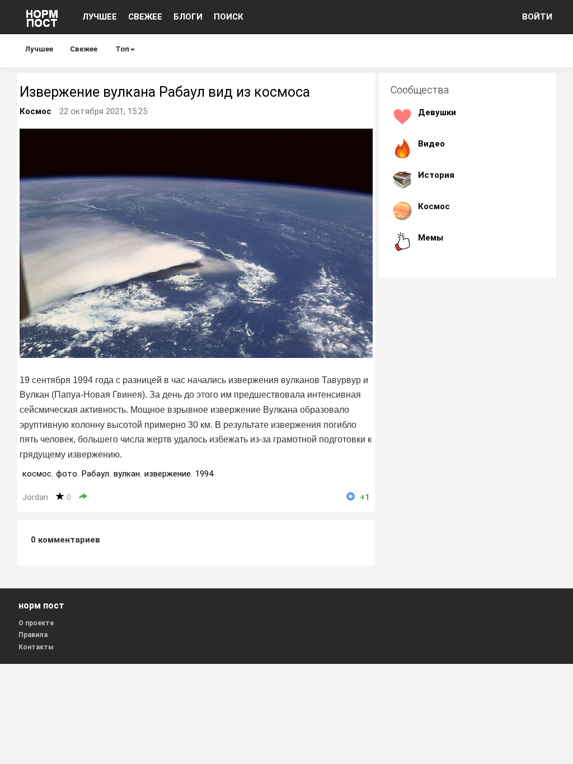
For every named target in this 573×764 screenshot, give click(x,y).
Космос (35, 111)
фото (66, 474)
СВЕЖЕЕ (145, 17)
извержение (167, 474)
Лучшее (39, 49)
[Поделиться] (83, 497)
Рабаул (95, 474)
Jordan (35, 497)
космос (36, 474)
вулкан (127, 474)
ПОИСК (228, 17)
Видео (431, 144)
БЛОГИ (188, 17)
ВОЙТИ (537, 17)
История (436, 175)
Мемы (430, 238)
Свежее (83, 49)
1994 (204, 474)
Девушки (437, 112)
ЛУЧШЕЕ (99, 17)
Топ (122, 49)
